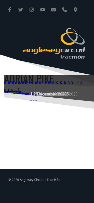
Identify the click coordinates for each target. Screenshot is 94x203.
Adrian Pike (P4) (31, 83)
